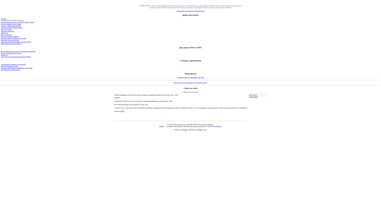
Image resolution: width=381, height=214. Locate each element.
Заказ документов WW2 (190, 11)
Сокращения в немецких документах (13, 64)
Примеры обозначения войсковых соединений (16, 68)
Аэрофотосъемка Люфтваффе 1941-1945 (190, 77)
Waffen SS (4, 55)
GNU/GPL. (218, 126)
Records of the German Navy (10, 40)
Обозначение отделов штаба (10, 70)
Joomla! (161, 126)
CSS (204, 130)
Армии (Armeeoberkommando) (11, 26)
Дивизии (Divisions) (7, 31)
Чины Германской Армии (9, 66)
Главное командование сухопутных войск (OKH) (17, 22)
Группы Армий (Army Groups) (11, 24)
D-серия (117, 97)
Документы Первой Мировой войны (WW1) (16, 57)
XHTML (199, 130)
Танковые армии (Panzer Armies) (12, 28)
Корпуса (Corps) (6, 29)
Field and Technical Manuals (10, 36)
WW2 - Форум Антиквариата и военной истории (190, 83)
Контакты (201, 11)
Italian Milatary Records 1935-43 (11, 44)
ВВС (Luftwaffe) (6, 35)
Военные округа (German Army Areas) (13, 38)
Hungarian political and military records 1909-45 (16, 42)
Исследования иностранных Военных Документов (18, 51)
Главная (179, 11)
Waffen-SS (4, 33)
